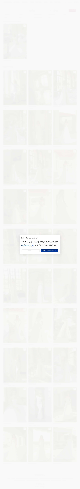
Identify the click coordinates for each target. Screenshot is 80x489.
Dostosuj (31, 250)
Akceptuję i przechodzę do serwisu (49, 250)
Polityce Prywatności (34, 247)
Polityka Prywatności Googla (27, 245)
